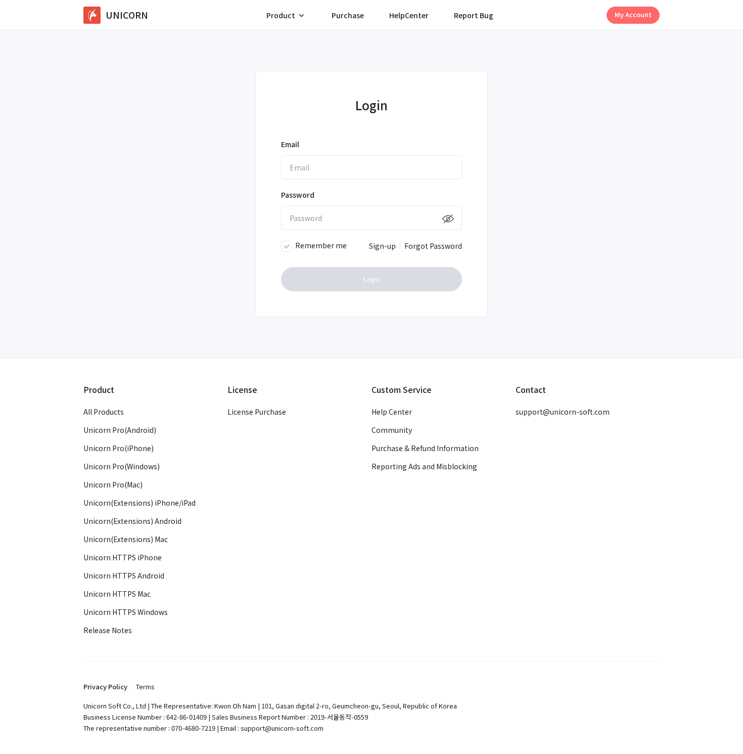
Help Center (392, 412)
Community (392, 430)
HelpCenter (409, 15)
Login (371, 279)
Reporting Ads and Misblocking (424, 466)
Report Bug (473, 15)
